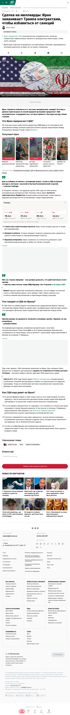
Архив (48, 561)
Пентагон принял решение (44, 411)
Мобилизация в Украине (56, 581)
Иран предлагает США (13, 36)
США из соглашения (41, 379)
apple (20, 695)
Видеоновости (10, 591)
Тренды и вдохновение (13, 639)
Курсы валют (9, 613)
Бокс (28, 634)
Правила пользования (9, 570)
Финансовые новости (12, 616)
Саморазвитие (52, 620)
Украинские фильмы (33, 613)
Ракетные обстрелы (33, 584)
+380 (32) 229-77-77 (15, 685)
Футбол (29, 636)
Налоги (8, 623)
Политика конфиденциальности (34, 552)
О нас (4, 552)
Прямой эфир (10, 589)
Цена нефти (9, 611)
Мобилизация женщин (55, 591)
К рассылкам (58, 654)
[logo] (12, 2)
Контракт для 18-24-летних (56, 593)
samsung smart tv (41, 695)
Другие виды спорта (33, 643)
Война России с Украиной (36, 581)
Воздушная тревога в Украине (36, 591)
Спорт (29, 631)
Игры (48, 567)
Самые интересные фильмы (35, 611)
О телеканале (6, 561)
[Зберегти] (62, 53)
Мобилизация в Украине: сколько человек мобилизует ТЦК (57, 600)
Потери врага (31, 601)
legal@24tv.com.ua (26, 687)
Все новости (10, 581)
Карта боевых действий (34, 586)
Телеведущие (6, 564)
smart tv (30, 695)
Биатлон (29, 641)
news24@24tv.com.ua (10, 536)
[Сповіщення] (68, 2)
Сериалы (29, 621)
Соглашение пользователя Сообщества (32, 565)
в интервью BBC (59, 285)
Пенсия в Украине (11, 625)
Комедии (29, 618)
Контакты (49, 552)
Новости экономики (15, 7)
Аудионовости (10, 593)
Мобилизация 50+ (53, 588)
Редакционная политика (9, 558)
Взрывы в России (32, 598)
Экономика (5, 7)
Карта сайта (50, 564)
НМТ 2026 (51, 618)
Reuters (34, 130)
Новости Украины (11, 586)
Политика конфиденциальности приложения (34, 560)
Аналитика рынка (11, 634)
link (37, 543)
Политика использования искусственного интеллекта (32, 556)
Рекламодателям (7, 567)
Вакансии (49, 555)
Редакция (5, 555)
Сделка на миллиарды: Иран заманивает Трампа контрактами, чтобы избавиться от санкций (45, 7)
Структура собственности (54, 558)
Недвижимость (11, 631)
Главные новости (11, 584)
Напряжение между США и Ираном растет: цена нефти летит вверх (33, 171)
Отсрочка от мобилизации (56, 596)
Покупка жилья (10, 636)
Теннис (29, 639)
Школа (50, 615)
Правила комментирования (32, 568)
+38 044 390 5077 (42, 536)
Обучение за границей (55, 623)
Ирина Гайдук (10, 27)
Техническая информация (32, 571)
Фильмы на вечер (32, 616)
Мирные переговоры (33, 589)
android (10, 695)
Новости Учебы (53, 608)
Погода (8, 596)
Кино (28, 608)
